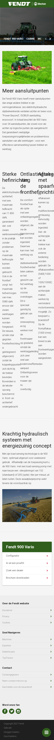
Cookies (6, 622)
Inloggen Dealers (11, 732)
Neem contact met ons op (14, 681)
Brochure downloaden (17, 577)
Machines (7, 639)
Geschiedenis (10, 736)
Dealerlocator (8, 652)
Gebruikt (8, 728)
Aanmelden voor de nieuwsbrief (17, 687)
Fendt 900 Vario (13, 38)
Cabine (30, 38)
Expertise (6, 645)
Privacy (5, 616)
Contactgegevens (10, 674)
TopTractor (7, 658)
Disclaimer (7, 610)
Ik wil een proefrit (15, 563)
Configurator (12, 555)
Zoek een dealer (14, 570)
